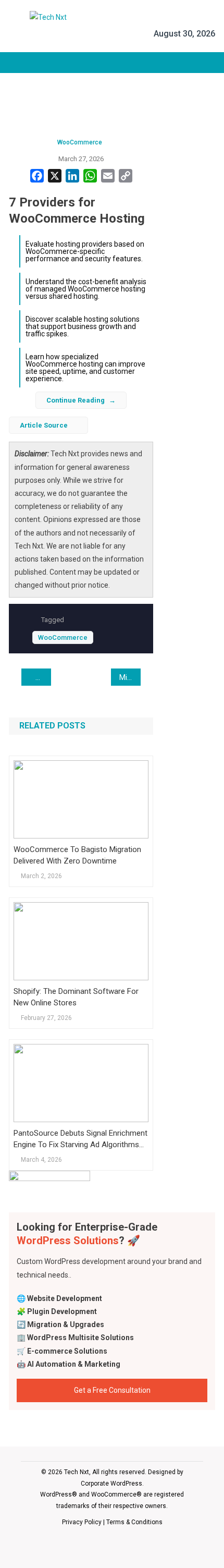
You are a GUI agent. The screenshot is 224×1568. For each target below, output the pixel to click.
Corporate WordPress (111, 1483)
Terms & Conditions (134, 1522)
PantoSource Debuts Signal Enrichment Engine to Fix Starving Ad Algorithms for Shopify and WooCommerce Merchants (80, 1139)
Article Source (44, 425)
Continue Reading (75, 400)
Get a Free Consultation (112, 1390)
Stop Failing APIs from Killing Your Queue (44, 677)
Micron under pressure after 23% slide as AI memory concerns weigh (130, 677)
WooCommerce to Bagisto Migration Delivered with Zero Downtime (77, 855)
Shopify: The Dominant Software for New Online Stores (76, 997)
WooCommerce (79, 142)
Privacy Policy (82, 1522)
